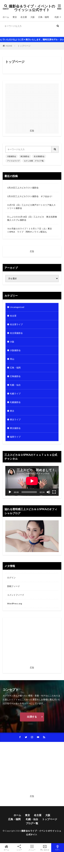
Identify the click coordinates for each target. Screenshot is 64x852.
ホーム (6, 17)
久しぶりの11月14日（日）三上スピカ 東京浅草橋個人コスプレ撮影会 (32, 218)
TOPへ (57, 850)
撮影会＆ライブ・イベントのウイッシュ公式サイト (32, 7)
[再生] (10, 492)
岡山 (12, 359)
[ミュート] (48, 492)
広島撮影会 (15, 376)
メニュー (32, 850)
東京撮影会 (20, 33)
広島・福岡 (44, 17)
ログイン (11, 577)
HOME (9, 45)
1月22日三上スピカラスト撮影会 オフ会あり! (29, 196)
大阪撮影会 (8, 33)
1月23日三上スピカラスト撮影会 (23, 187)
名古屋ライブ (16, 324)
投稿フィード (13, 586)
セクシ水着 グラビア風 (34, 161)
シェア (19, 850)
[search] (57, 26)
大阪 (32, 17)
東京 (15, 17)
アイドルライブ (49, 33)
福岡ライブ (15, 436)
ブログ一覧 (32, 823)
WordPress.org (14, 603)
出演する (32, 716)
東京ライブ (15, 419)
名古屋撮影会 (34, 33)
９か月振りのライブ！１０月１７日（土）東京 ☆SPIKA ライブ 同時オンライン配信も (30, 230)
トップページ (24, 45)
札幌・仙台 (15, 385)
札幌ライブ (15, 393)
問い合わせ (44, 850)
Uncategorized (17, 307)
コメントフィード (15, 595)
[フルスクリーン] (54, 492)
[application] (32, 481)
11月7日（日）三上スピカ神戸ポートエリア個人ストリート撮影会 (31, 206)
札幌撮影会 (15, 402)
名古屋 (23, 17)
